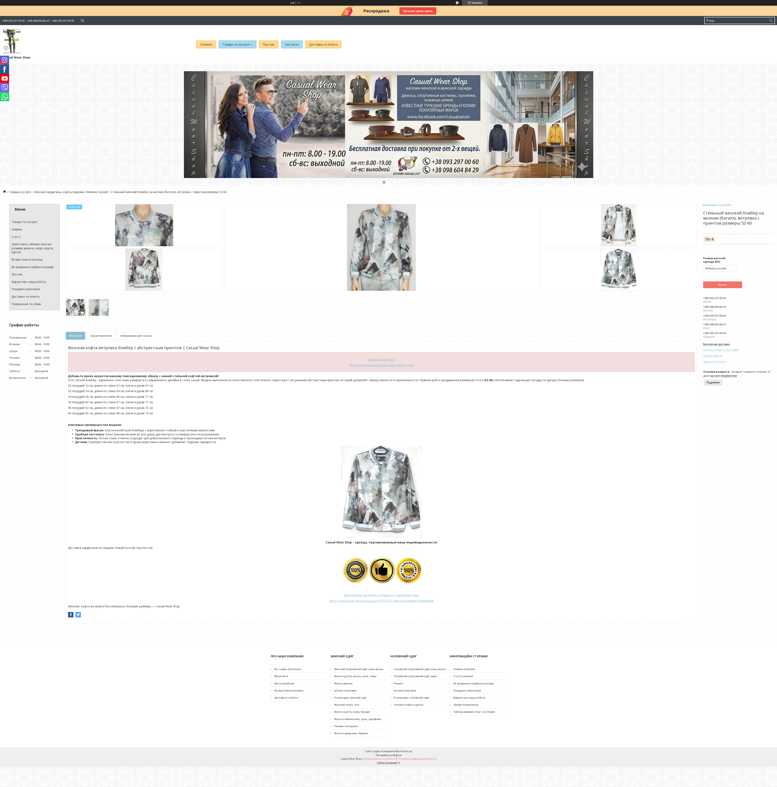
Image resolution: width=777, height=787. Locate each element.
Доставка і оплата (286, 697)
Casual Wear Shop (407, 595)
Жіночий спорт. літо (346, 704)
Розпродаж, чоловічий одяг (411, 697)
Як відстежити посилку (27, 259)
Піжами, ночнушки (346, 726)
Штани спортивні (345, 690)
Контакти (292, 44)
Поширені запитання (26, 289)
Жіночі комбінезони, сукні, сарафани (357, 719)
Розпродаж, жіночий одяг (350, 697)
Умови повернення (465, 704)
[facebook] (70, 614)
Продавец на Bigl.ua (388, 755)
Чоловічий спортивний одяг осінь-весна (420, 669)
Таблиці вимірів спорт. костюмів (474, 712)
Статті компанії (463, 676)
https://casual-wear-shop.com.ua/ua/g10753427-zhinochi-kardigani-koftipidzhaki (381, 601)
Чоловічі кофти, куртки (408, 704)
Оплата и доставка (381, 359)
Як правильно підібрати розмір (33, 267)
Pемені (398, 683)
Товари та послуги (236, 44)
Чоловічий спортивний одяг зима (415, 676)
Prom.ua (407, 751)
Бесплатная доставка (716, 344)
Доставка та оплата (323, 44)
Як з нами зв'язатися (287, 669)
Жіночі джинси (343, 683)
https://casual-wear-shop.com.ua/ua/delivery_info (381, 365)
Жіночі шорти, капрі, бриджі (352, 712)
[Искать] (771, 20)
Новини (17, 229)
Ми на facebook (284, 683)
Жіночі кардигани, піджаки (351, 733)
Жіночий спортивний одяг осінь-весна (358, 669)
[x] (78, 614)
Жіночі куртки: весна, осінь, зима (355, 676)
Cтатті (16, 237)
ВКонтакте (281, 676)
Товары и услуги (20, 192)
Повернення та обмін (26, 304)
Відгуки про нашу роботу (29, 282)
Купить (722, 284)
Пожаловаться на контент (379, 758)
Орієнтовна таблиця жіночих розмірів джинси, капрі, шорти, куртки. (33, 248)
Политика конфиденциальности (417, 758)
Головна (206, 44)
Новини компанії (464, 669)
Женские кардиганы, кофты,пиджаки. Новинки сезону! (71, 192)
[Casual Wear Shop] (12, 41)
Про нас (269, 44)
